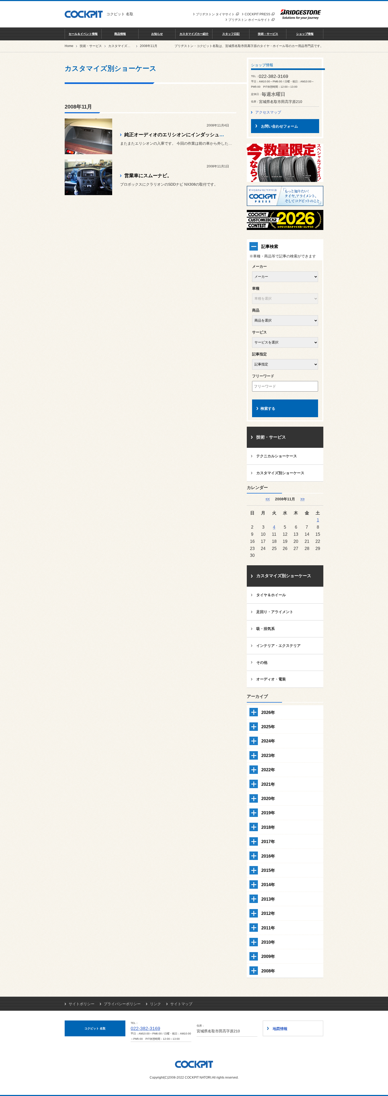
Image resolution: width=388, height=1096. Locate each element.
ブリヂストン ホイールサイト (249, 20)
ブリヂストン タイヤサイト (215, 14)
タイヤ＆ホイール (271, 595)
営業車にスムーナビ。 (148, 175)
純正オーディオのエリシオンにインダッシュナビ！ (179, 134)
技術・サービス (268, 33)
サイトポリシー (81, 1004)
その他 (261, 662)
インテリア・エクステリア (278, 645)
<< (268, 499)
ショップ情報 (305, 33)
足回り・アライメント (274, 612)
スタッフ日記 (231, 33)
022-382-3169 (145, 1028)
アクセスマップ (268, 112)
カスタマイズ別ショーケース (128, 46)
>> (302, 499)
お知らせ (157, 33)
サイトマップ (181, 1004)
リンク (155, 1004)
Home (69, 46)
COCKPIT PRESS (257, 14)
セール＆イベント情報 (83, 33)
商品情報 (120, 33)
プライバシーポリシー (122, 1004)
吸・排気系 (265, 629)
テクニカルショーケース (276, 456)
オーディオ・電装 (271, 679)
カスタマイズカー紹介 (194, 33)
